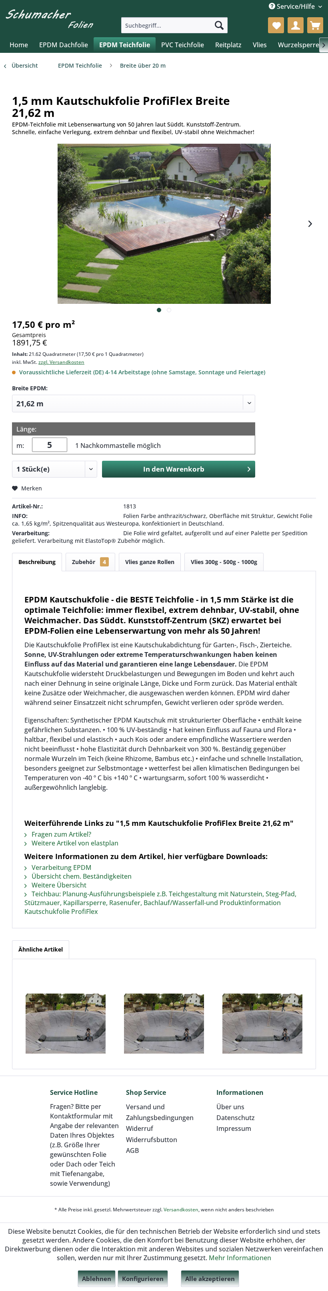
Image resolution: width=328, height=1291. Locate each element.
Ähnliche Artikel (40, 949)
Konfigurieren (143, 1279)
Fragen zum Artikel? (60, 834)
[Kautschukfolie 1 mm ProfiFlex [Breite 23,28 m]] (164, 1023)
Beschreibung (37, 562)
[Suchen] (219, 25)
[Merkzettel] (276, 25)
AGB (132, 1150)
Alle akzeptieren (210, 1279)
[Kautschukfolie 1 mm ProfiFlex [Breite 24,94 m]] (262, 1023)
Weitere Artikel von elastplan (74, 843)
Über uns (230, 1106)
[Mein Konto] (296, 25)
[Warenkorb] (315, 25)
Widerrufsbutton (151, 1139)
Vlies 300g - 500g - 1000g (224, 562)
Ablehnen (96, 1279)
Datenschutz (235, 1117)
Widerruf (139, 1128)
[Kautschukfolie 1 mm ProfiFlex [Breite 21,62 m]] (65, 1023)
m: (20, 445)
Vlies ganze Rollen (149, 562)
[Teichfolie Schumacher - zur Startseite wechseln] (49, 18)
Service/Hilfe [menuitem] (295, 6)
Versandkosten (181, 1209)
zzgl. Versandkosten (61, 362)
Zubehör (89, 562)
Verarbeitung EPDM (61, 867)
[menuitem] (174, 25)
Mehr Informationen (240, 1257)
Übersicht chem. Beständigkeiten (81, 876)
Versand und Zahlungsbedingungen (160, 1112)
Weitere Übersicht (58, 885)
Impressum (233, 1128)
